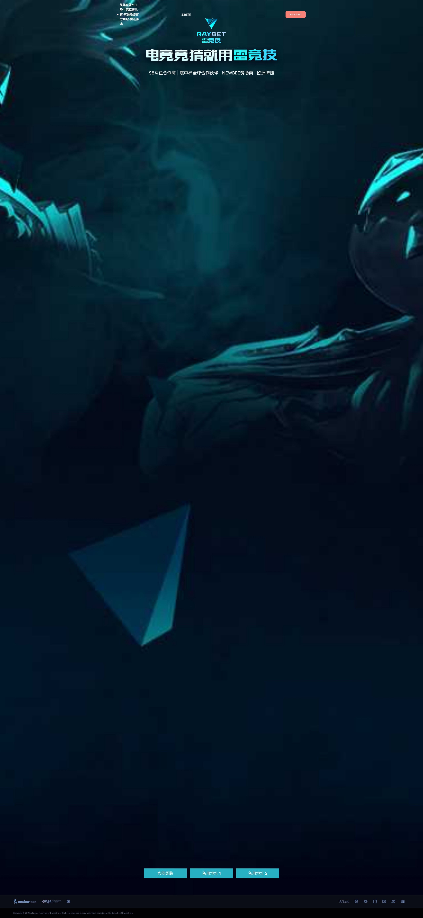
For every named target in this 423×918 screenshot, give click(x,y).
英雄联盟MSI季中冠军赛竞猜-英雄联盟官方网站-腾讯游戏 (129, 14)
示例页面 (186, 14)
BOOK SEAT (295, 14)
